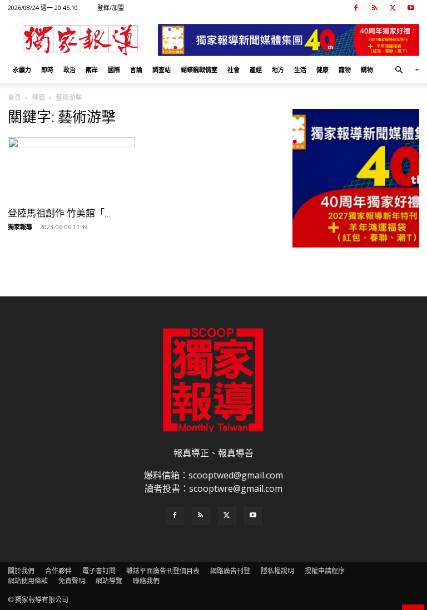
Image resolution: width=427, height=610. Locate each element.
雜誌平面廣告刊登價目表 (163, 571)
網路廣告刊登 (230, 571)
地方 (278, 69)
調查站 (161, 69)
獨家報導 (20, 227)
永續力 (22, 69)
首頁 (14, 97)
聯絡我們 (146, 581)
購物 (367, 69)
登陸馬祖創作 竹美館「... (59, 213)
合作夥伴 (58, 571)
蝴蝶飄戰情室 (199, 69)
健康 (322, 69)
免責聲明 (71, 581)
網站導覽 (109, 581)
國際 (114, 69)
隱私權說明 (277, 571)
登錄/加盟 (110, 7)
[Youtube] (411, 8)
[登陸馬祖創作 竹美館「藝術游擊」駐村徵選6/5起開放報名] (71, 168)
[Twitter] (392, 8)
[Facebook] (355, 8)
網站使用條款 (28, 581)
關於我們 (21, 571)
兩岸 (92, 69)
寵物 (345, 69)
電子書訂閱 (99, 571)
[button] (402, 70)
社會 (233, 69)
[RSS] (374, 8)
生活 (300, 69)
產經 (256, 69)
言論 (136, 69)
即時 (47, 69)
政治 (69, 69)
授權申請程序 (325, 571)
